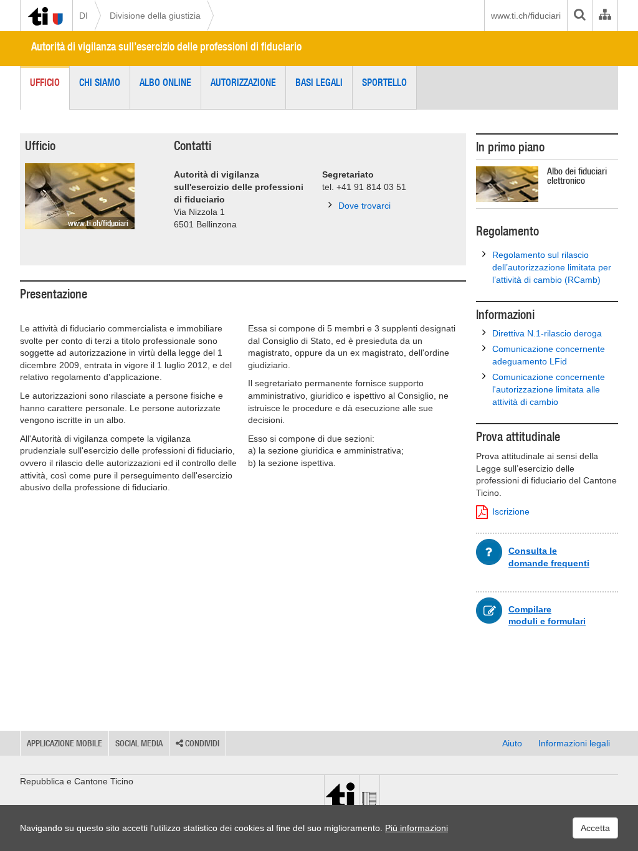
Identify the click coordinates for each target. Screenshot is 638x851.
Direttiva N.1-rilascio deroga (547, 333)
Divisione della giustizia (155, 16)
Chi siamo (99, 82)
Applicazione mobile (64, 743)
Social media (139, 743)
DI (83, 16)
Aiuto (512, 743)
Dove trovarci (364, 206)
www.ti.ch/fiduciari (526, 16)
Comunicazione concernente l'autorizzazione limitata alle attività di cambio (548, 389)
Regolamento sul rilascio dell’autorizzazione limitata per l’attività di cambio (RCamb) (551, 267)
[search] (579, 15)
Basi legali (319, 82)
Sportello (384, 82)
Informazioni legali (574, 743)
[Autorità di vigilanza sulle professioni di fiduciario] (80, 196)
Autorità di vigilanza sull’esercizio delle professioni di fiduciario (166, 46)
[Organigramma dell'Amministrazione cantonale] (604, 15)
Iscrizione (511, 511)
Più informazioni (416, 828)
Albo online (165, 82)
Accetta (595, 828)
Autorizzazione (243, 82)
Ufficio (45, 82)
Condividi (201, 743)
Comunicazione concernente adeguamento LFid (548, 355)
